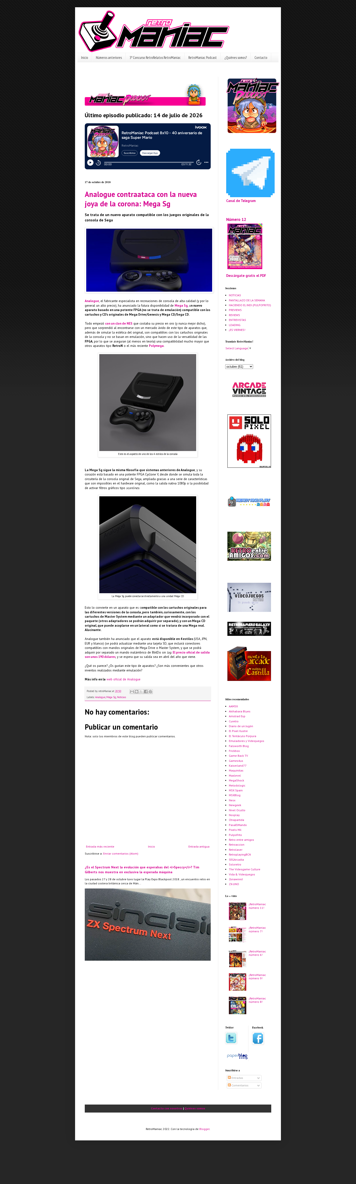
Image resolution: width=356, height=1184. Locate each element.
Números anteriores (109, 57)
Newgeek (235, 805)
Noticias (121, 697)
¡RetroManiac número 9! (257, 976)
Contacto (261, 57)
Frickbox (234, 751)
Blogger (204, 1129)
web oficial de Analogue (123, 679)
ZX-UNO (234, 884)
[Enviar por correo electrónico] (132, 691)
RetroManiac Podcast (202, 57)
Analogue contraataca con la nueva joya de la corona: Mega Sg (141, 198)
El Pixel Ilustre (238, 731)
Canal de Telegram (241, 200)
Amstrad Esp (237, 716)
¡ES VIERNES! (237, 330)
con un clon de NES (118, 323)
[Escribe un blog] (136, 691)
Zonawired (236, 879)
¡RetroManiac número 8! (257, 1000)
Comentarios (239, 1085)
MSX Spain (236, 790)
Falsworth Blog (239, 746)
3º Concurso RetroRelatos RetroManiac (155, 57)
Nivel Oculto (237, 810)
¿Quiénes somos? (235, 57)
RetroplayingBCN (240, 854)
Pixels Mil (235, 830)
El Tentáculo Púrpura (242, 736)
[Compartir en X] (141, 691)
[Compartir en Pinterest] (150, 691)
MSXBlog (234, 795)
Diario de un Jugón (241, 726)
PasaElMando (238, 825)
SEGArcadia (236, 859)
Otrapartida (236, 820)
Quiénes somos (195, 1108)
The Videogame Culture (244, 869)
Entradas (237, 1078)
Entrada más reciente (100, 846)
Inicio (84, 57)
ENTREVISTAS (237, 320)
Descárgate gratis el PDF (246, 275)
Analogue (92, 301)
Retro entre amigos (241, 839)
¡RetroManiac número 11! (257, 905)
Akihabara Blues (239, 711)
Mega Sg (181, 306)
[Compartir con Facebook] (145, 691)
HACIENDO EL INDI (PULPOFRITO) (250, 305)
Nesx (232, 800)
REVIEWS (234, 315)
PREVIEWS (235, 310)
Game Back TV (238, 755)
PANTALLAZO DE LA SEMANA (247, 300)
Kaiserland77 (238, 765)
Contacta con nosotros (166, 1108)
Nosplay (234, 815)
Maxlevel (235, 775)
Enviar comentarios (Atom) (120, 853)
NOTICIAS (235, 295)
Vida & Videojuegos (242, 874)
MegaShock (236, 780)
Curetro (234, 721)
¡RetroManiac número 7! (257, 929)
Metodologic (237, 785)
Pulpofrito (235, 835)
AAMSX (233, 706)
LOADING (234, 325)
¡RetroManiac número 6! (257, 953)
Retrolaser (235, 849)
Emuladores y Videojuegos (246, 741)
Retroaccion (236, 844)
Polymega (156, 346)
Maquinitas (236, 770)
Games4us (236, 761)
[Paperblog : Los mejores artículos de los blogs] (237, 1059)
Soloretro (235, 864)
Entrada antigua (198, 846)
